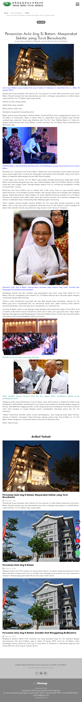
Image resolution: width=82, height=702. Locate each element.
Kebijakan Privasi (41, 688)
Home (6, 13)
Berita (27, 13)
